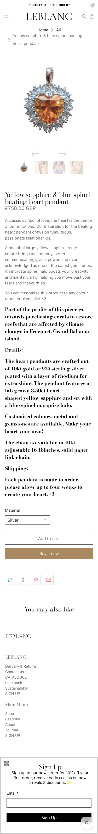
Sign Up (49, 817)
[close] (6, 763)
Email (13, 793)
